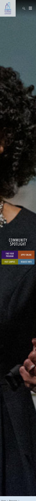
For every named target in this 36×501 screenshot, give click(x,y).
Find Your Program (10, 255)
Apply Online (26, 254)
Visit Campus (10, 261)
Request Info (26, 261)
